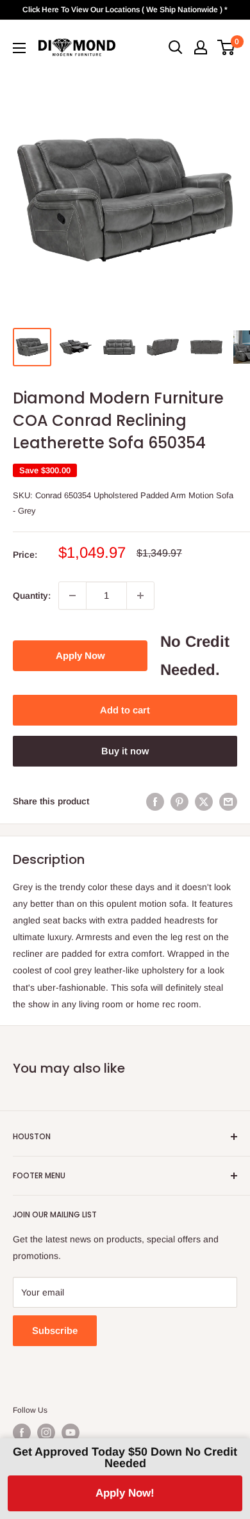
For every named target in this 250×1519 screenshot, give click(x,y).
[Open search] (176, 47)
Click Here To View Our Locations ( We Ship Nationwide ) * (125, 9)
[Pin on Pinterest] (179, 801)
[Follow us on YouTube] (70, 1433)
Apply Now (80, 655)
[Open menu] (19, 48)
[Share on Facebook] (155, 801)
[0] (227, 47)
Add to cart (125, 709)
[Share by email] (228, 801)
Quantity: (32, 595)
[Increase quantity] (140, 595)
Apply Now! (125, 1493)
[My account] (200, 47)
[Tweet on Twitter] (204, 801)
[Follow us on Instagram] (46, 1433)
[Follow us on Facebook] (22, 1433)
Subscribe (55, 1330)
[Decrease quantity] (72, 595)
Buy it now (125, 750)
